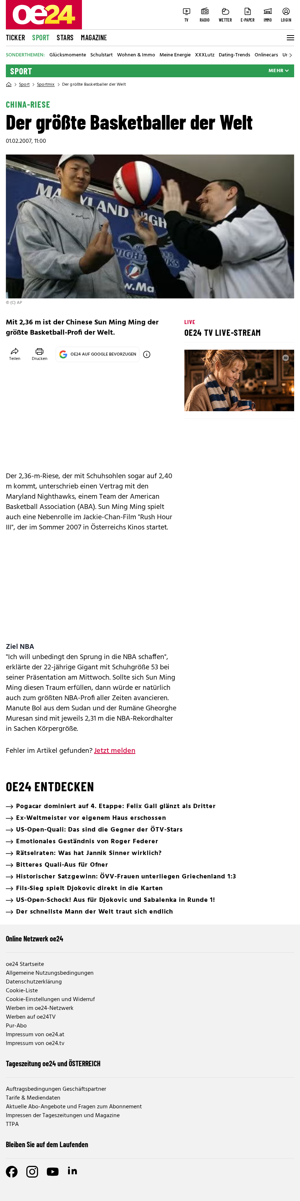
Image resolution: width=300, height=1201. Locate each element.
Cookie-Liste (22, 991)
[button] (196, 399)
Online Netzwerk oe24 (34, 938)
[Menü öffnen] (289, 38)
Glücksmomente (67, 55)
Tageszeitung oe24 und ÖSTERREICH (53, 1063)
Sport (40, 37)
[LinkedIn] (73, 1172)
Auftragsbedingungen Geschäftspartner (56, 1089)
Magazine (94, 37)
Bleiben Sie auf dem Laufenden (47, 1144)
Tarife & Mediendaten (33, 1098)
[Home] (9, 85)
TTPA (12, 1124)
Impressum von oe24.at (35, 1035)
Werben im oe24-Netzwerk (40, 1008)
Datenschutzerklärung (34, 982)
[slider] (220, 399)
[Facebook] (12, 1172)
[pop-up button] (271, 399)
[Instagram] (32, 1172)
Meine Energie (175, 55)
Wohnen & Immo (136, 55)
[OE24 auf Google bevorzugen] (146, 354)
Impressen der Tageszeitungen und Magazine (63, 1115)
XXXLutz (204, 55)
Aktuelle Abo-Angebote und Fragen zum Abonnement (74, 1107)
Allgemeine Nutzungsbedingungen (50, 973)
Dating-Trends (234, 55)
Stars (65, 37)
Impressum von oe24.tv (35, 1043)
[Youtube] (53, 1172)
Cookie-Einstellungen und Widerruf (50, 999)
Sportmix (46, 85)
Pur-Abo (16, 1026)
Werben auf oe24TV (31, 1017)
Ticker (15, 37)
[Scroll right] (290, 55)
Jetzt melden (114, 751)
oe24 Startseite (25, 964)
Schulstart (101, 55)
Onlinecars (266, 55)
